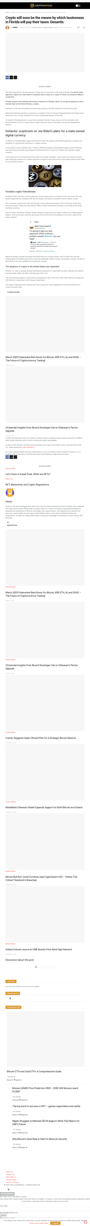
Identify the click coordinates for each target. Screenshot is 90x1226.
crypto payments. (28, 447)
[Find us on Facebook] (6, 998)
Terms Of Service (12, 1182)
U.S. (13, 271)
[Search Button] (84, 5)
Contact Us (10, 1174)
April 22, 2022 (25, 27)
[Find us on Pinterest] (18, 998)
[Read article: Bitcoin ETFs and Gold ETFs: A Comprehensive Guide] (46, 1039)
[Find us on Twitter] (10, 998)
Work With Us (11, 1177)
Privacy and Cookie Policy (39, 1223)
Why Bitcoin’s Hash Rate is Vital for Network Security (39, 1139)
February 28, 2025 (10, 742)
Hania (15, 27)
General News (48, 27)
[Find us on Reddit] (14, 998)
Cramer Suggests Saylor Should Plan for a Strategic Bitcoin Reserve (40, 738)
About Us (9, 1172)
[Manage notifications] (85, 1222)
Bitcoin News (37, 27)
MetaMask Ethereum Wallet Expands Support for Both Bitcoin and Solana (43, 807)
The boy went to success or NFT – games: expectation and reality (46, 1106)
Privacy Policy (11, 1180)
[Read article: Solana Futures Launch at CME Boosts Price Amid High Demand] (45, 914)
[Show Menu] (6, 5)
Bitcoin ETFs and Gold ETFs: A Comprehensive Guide (34, 1071)
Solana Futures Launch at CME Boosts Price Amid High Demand (38, 949)
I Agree (55, 1223)
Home (7, 12)
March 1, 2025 (9, 365)
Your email (3, 1206)
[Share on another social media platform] (15, 77)
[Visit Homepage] (41, 5)
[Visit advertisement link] (45, 968)
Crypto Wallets (10, 802)
